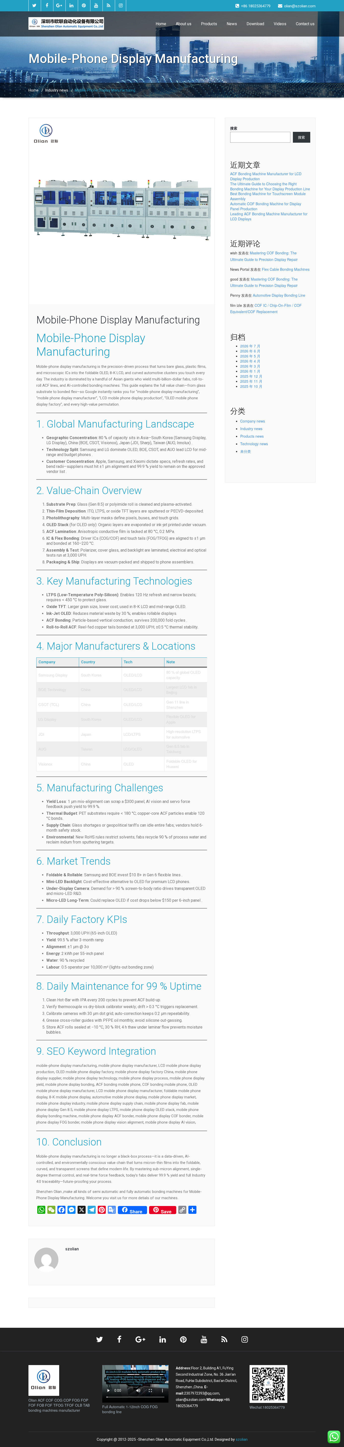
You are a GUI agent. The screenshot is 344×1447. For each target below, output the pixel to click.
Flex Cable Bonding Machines (285, 269)
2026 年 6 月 (250, 350)
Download (255, 23)
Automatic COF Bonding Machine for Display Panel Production (265, 206)
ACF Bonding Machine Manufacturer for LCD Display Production (265, 176)
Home (161, 23)
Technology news (254, 443)
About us (183, 23)
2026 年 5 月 (250, 355)
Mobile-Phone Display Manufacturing (118, 320)
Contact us (305, 23)
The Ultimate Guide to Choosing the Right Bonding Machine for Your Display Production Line (270, 186)
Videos (280, 23)
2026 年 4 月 (250, 361)
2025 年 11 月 (251, 381)
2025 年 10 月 (251, 386)
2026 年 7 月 (250, 345)
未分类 (245, 451)
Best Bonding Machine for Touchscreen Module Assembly (268, 196)
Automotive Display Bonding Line (279, 295)
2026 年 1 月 (250, 371)
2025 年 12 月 (251, 376)
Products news (252, 436)
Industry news (56, 90)
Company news (252, 421)
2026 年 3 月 (250, 366)
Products (209, 23)
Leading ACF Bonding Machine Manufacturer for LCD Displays (268, 216)
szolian (242, 1439)
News (232, 23)
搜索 (233, 128)
